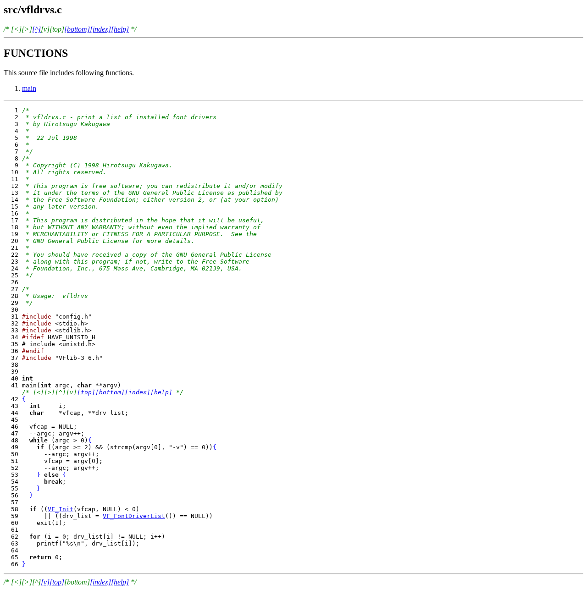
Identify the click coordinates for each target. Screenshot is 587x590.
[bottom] (77, 29)
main (29, 88)
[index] (100, 29)
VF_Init (60, 509)
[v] (45, 582)
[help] (120, 29)
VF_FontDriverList (134, 516)
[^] (36, 29)
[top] (86, 392)
